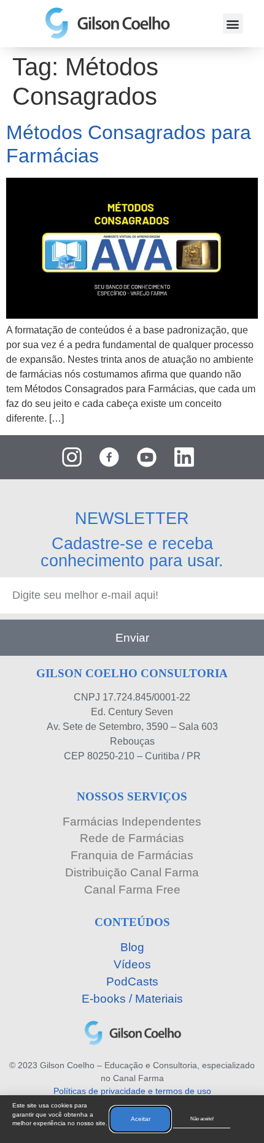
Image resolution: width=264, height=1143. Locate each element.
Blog (132, 947)
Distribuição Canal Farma (132, 872)
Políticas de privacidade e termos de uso (132, 1091)
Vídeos (132, 964)
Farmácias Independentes (132, 821)
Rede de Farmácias (132, 838)
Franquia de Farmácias (132, 855)
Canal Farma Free (132, 889)
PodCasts (132, 981)
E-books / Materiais (132, 998)
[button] (233, 23)
